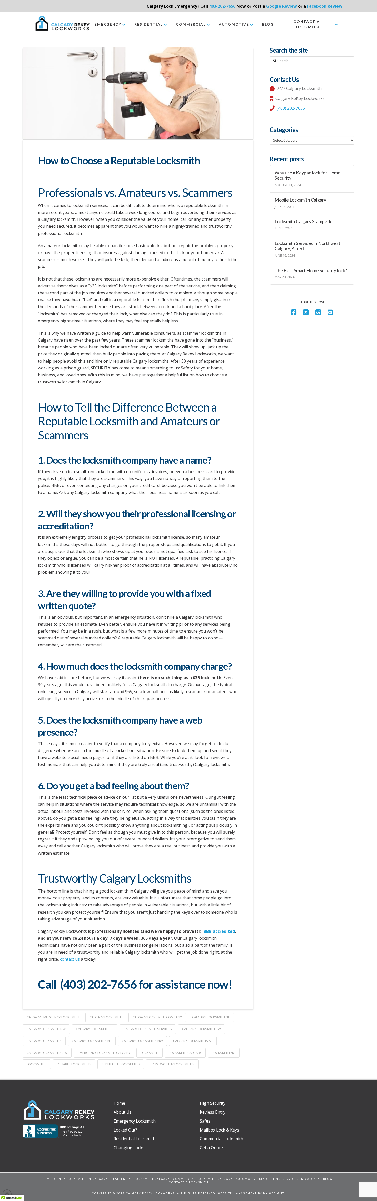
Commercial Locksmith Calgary (202, 1179)
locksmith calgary (185, 1052)
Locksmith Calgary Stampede (303, 221)
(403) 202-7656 (291, 108)
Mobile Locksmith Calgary (300, 200)
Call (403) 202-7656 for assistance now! (135, 984)
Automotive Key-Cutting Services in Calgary (278, 1179)
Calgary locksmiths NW (142, 1040)
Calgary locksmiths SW (47, 1052)
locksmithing (223, 1052)
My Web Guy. (274, 1193)
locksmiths (37, 1064)
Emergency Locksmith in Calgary (76, 1179)
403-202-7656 (222, 6)
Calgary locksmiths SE (193, 1040)
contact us (70, 959)
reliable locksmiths (74, 1064)
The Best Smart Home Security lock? (311, 270)
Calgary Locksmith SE (94, 1029)
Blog (327, 1179)
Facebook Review (324, 6)
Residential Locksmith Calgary (140, 1179)
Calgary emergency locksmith (53, 1017)
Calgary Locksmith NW (46, 1029)
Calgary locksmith (106, 1017)
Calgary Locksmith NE (211, 1017)
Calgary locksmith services (148, 1029)
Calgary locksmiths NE (92, 1040)
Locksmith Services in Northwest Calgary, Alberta (307, 246)
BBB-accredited (219, 931)
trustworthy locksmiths (172, 1064)
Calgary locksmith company (157, 1017)
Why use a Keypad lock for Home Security (307, 175)
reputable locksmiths (121, 1064)
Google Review (281, 6)
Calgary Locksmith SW (201, 1029)
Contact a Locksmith (189, 1182)
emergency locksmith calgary (104, 1052)
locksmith (149, 1052)
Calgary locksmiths (44, 1040)
